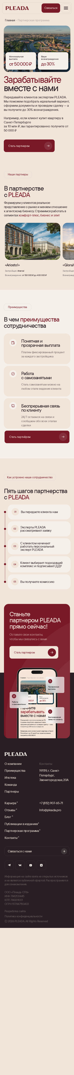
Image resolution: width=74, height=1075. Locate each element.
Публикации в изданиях (21, 824)
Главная (10, 20)
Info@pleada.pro (50, 810)
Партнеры (12, 791)
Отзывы (10, 810)
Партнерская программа (22, 831)
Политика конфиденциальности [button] (23, 916)
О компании (13, 764)
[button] (51, 8)
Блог (8, 817)
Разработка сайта (15, 911)
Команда (11, 785)
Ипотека (10, 777)
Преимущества (15, 770)
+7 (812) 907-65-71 (51, 803)
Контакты (11, 838)
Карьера (10, 803)
